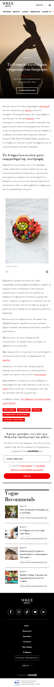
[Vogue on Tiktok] (27, 611)
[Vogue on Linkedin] (43, 611)
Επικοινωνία (27, 631)
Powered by (22, 675)
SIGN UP (27, 476)
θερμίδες (30, 118)
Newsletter (27, 636)
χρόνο (6, 388)
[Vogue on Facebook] (11, 611)
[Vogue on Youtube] (35, 611)
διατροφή (44, 106)
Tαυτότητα (27, 642)
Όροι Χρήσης (27, 647)
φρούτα (6, 359)
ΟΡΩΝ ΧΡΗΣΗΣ (26, 466)
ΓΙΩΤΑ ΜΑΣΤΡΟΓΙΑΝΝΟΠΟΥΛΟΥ (27, 79)
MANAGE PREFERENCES (27, 658)
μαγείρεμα (40, 374)
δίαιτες (28, 110)
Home (26, 626)
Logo (27, 602)
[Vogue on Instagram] (19, 611)
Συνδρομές (27, 652)
